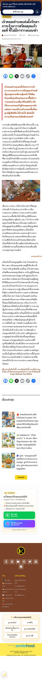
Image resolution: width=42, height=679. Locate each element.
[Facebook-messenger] (21, 566)
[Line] (35, 561)
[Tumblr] (12, 561)
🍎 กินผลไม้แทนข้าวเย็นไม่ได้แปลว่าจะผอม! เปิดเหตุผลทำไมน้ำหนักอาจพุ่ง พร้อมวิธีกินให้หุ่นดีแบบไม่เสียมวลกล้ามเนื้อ (27, 421)
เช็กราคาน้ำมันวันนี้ (9, 369)
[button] (21, 477)
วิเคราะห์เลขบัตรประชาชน (12, 636)
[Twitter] (29, 561)
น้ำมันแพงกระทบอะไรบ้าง (17, 372)
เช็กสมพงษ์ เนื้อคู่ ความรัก (12, 629)
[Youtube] (18, 561)
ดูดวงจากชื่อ (29, 636)
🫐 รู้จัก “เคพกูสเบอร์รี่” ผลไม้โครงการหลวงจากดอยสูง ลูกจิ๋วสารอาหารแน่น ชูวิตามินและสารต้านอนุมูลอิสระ (27, 462)
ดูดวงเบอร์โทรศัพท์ (29, 629)
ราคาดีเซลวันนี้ (23, 369)
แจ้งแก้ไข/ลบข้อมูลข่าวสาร (21, 653)
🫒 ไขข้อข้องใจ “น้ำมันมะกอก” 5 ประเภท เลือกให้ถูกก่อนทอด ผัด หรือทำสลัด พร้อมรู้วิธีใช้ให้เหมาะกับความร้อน (26, 442)
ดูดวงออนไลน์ (12, 623)
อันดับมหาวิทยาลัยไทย (24, 374)
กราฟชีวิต (30, 623)
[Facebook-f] (6, 561)
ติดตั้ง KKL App (18, 12)
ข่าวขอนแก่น (7, 17)
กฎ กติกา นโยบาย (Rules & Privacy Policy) (21, 651)
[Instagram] (24, 561)
